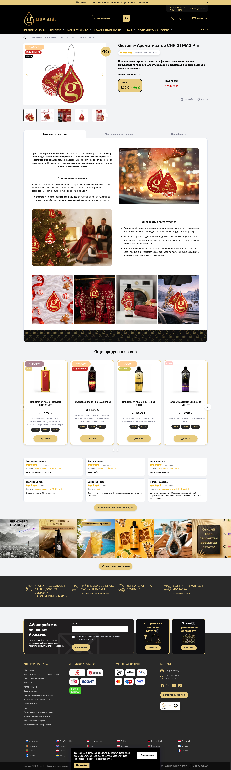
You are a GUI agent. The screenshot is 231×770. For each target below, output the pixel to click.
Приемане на (147, 755)
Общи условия (29, 670)
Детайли (45, 439)
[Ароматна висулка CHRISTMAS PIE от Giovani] (94, 299)
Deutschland (156, 741)
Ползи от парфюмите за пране (36, 716)
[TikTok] (180, 685)
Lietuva (32, 751)
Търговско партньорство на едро (38, 695)
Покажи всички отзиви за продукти (115, 508)
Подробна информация (127, 74)
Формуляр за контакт (174, 695)
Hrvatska (64, 746)
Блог (25, 708)
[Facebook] (162, 685)
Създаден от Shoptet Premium (174, 766)
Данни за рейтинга (151, 52)
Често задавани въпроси (34, 721)
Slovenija (124, 746)
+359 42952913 (172, 677)
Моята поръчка (30, 687)
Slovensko (33, 741)
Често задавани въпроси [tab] (119, 134)
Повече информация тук (99, 759)
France (185, 751)
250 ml (45, 430)
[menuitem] (35, 30)
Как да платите (30, 704)
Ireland (154, 751)
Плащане (27, 683)
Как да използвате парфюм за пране (39, 712)
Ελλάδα (185, 746)
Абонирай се (81, 647)
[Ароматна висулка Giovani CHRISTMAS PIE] (52, 299)
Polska (123, 741)
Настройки (81, 765)
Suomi (32, 755)
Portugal (155, 755)
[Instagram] (168, 685)
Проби (98, 489)
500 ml (55, 430)
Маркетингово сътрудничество (37, 700)
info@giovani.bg (172, 670)
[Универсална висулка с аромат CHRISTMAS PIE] (178, 299)
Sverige (63, 755)
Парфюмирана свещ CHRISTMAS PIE (174, 489)
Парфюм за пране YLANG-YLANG (48, 468)
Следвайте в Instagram (118, 566)
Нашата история (30, 691)
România (33, 746)
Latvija (63, 751)
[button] (113, 450)
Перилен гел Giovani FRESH (107, 468)
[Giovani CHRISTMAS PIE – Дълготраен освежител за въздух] (136, 299)
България (155, 746)
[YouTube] (174, 685)
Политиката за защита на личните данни (41, 674)
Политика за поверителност (86, 639)
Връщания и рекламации (34, 678)
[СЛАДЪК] (185, 379)
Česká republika (66, 741)
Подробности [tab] (178, 134)
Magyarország (96, 741)
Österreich (186, 741)
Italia (92, 746)
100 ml (35, 430)
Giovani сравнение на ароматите (37, 725)
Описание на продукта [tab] (54, 134)
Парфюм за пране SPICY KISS (170, 468)
